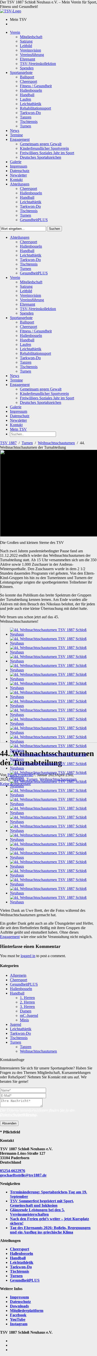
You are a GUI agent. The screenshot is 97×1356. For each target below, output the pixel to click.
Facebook (18, 1315)
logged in (28, 956)
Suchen (54, 229)
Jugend (15, 1024)
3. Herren (27, 1006)
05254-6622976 (12, 1171)
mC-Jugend (29, 1015)
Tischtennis (19, 1038)
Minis (24, 1020)
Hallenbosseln (21, 989)
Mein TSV (18, 429)
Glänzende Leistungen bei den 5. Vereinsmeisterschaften (37, 1212)
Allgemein (18, 975)
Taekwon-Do (20, 1033)
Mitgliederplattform (26, 1310)
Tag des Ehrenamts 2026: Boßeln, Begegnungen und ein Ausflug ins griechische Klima (50, 1230)
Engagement (10, 937)
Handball (17, 993)
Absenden (9, 1123)
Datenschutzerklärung (18, 1115)
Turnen (27, 443)
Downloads (19, 1306)
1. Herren (27, 998)
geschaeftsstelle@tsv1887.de (23, 1175)
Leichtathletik (20, 1029)
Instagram (18, 1324)
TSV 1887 (8, 443)
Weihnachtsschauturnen (56, 443)
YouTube (17, 1319)
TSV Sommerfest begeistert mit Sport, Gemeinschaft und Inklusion (42, 1203)
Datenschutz (20, 1301)
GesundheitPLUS (24, 984)
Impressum (19, 1297)
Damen (25, 1011)
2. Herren (27, 1002)
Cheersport (18, 980)
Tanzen (25, 1047)
